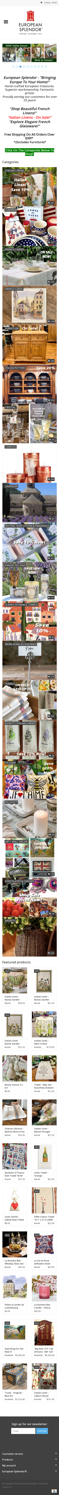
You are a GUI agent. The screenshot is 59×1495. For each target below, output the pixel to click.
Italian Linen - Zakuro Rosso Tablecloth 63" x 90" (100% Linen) (42, 1394)
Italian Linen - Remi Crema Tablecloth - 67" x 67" (43, 1042)
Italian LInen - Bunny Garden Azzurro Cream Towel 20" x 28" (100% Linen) (42, 998)
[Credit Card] (54, 1491)
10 (46, 67)
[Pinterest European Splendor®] (29, 1440)
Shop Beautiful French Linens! (30, 111)
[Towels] (29, 53)
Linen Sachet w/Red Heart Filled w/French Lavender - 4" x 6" (14, 1218)
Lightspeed (7, 1487)
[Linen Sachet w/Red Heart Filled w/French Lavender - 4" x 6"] (14, 1200)
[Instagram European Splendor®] (35, 1440)
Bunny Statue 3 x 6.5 (14, 1086)
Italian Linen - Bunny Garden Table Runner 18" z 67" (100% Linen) (15, 998)
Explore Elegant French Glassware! (30, 124)
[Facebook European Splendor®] (24, 1440)
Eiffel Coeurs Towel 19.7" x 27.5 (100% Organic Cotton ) (44, 1218)
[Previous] (8, 55)
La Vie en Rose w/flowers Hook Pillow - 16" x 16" (42, 1262)
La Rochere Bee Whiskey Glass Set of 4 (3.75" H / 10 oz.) (14, 1262)
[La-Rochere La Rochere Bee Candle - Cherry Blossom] (44, 1288)
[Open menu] (6, 22)
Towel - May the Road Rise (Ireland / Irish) (43, 1086)
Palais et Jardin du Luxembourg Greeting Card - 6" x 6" (14, 1306)
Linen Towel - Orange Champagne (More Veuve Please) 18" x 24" (44, 1174)
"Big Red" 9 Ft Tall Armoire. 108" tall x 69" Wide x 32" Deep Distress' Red (44, 1350)
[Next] (51, 55)
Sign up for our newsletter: (29, 1424)
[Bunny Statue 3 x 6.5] (14, 1068)
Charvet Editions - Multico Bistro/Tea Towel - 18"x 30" (15, 1130)
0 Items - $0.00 (50, 2)
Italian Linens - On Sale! (29, 117)
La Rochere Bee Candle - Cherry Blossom (42, 1306)
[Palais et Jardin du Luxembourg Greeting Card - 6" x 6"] (14, 1288)
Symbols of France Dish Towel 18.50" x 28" (14, 1174)
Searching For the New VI (14, 1350)
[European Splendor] (35, 22)
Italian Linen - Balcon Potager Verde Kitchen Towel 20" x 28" (42, 1130)
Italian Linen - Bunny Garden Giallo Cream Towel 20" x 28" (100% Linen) (13, 1042)
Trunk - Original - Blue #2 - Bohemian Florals (14, 1394)
